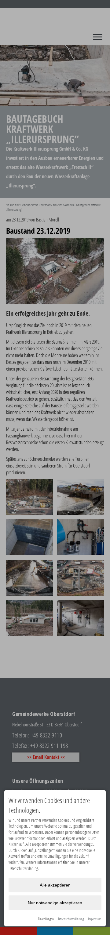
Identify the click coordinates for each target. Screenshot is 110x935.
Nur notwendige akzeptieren (55, 902)
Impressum (94, 918)
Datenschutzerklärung (71, 918)
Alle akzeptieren (55, 885)
